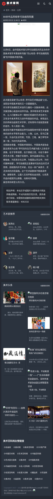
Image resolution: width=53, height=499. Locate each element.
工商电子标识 (12, 491)
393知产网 (42, 447)
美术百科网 (29, 447)
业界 (19, 10)
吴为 (11, 149)
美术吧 (23, 460)
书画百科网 (36, 453)
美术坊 (8, 479)
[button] (26, 45)
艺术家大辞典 (11, 460)
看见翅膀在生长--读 (12, 362)
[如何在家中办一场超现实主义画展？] (39, 328)
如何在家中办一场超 (37, 331)
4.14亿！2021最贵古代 (38, 420)
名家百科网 (10, 472)
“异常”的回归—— (11, 415)
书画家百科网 (11, 466)
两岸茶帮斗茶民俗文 (13, 306)
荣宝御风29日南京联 (37, 300)
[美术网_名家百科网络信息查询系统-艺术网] (11, 3)
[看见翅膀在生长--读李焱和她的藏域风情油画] (14, 359)
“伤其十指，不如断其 (37, 389)
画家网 (18, 479)
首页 (7, 10)
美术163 (39, 479)
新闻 (13, 10)
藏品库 (34, 472)
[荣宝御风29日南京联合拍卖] (39, 297)
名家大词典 (23, 472)
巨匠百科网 (38, 466)
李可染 (30, 50)
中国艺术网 (10, 453)
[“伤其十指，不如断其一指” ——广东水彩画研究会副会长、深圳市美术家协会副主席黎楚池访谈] (39, 386)
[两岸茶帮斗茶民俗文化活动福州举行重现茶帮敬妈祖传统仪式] (14, 303)
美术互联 (28, 479)
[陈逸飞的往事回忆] (37, 350)
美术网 (18, 447)
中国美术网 (34, 460)
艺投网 (44, 472)
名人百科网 (25, 466)
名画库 (8, 447)
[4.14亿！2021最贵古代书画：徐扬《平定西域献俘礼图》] (39, 417)
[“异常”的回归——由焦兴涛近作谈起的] (14, 412)
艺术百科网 (23, 453)
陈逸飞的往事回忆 (36, 353)
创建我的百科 (45, 215)
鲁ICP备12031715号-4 (25, 491)
